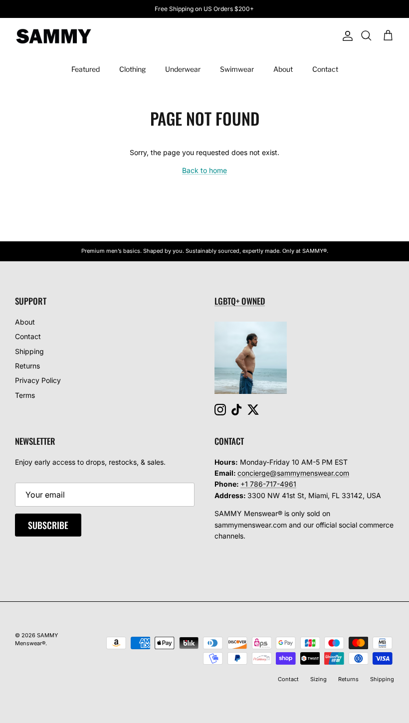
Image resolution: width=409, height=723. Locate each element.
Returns (27, 366)
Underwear (183, 69)
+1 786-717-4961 (268, 484)
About (283, 69)
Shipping (29, 351)
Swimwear (237, 69)
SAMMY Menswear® (36, 639)
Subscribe (48, 525)
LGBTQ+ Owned (239, 301)
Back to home (204, 170)
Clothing (132, 69)
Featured (85, 69)
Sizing (318, 679)
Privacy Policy (38, 380)
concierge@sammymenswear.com (293, 473)
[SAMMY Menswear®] (53, 36)
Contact (325, 69)
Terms (25, 395)
